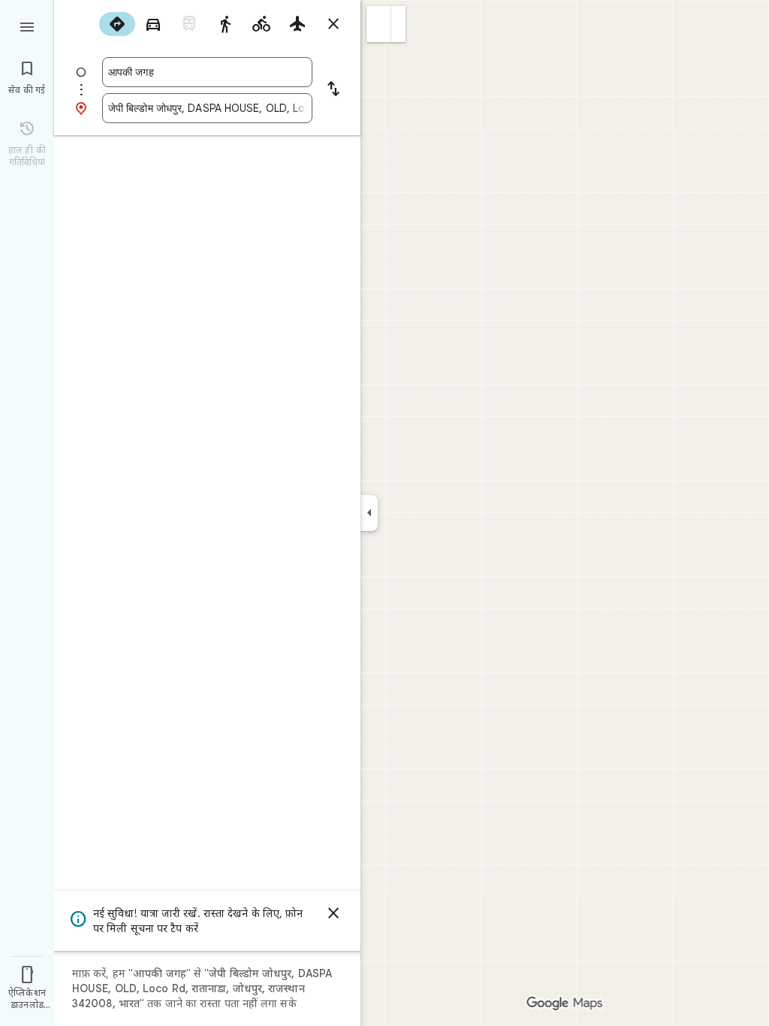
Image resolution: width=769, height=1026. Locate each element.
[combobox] (207, 72)
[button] (378, 24)
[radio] (117, 24)
